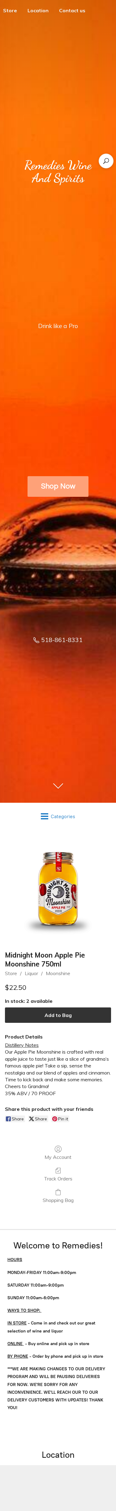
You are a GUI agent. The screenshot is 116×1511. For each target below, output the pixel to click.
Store (11, 973)
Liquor (31, 973)
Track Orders (58, 1178)
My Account (58, 1157)
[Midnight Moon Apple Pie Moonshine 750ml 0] (58, 889)
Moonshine (58, 973)
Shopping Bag (58, 1200)
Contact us (72, 10)
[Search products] (106, 161)
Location (38, 10)
